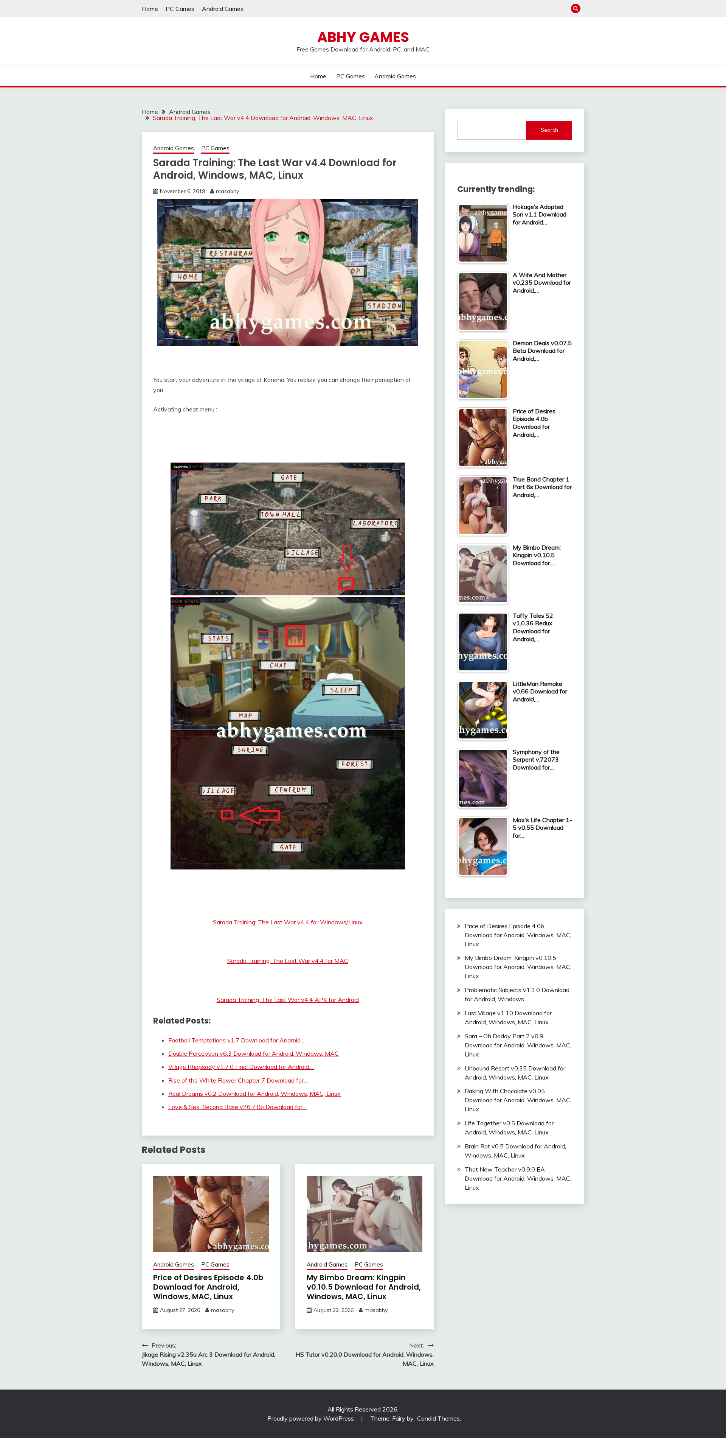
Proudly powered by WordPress (311, 1418)
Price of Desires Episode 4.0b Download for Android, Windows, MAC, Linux (208, 1287)
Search (549, 129)
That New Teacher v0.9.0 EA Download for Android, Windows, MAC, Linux (518, 1178)
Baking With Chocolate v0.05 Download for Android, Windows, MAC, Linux (518, 1100)
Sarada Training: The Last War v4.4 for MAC (287, 960)
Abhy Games (363, 37)
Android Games (223, 8)
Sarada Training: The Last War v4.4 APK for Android (288, 999)
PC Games (180, 8)
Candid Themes (438, 1418)
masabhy (227, 191)
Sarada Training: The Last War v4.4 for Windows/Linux (288, 922)
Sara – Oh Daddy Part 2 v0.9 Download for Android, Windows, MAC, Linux (518, 1045)
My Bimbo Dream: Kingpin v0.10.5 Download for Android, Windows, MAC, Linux (364, 1287)
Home (150, 8)
